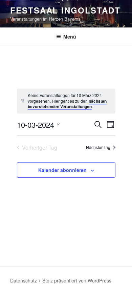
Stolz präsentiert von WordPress (76, 280)
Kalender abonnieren (62, 170)
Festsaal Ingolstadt (65, 10)
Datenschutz (23, 280)
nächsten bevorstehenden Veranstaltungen (67, 104)
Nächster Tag (98, 147)
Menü (69, 36)
